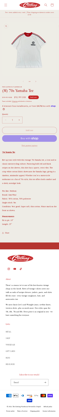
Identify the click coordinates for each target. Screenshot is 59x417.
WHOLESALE (10, 344)
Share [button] (7, 233)
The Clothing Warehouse (20, 407)
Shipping (14, 101)
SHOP (8, 338)
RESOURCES (10, 364)
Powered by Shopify (34, 407)
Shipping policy (35, 411)
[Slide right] (36, 81)
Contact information (49, 411)
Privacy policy (10, 411)
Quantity (5, 114)
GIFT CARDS (10, 351)
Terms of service (22, 411)
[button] (6, 5)
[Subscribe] (45, 382)
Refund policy (48, 407)
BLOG (8, 358)
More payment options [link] (29, 145)
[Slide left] (23, 81)
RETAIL (8, 332)
